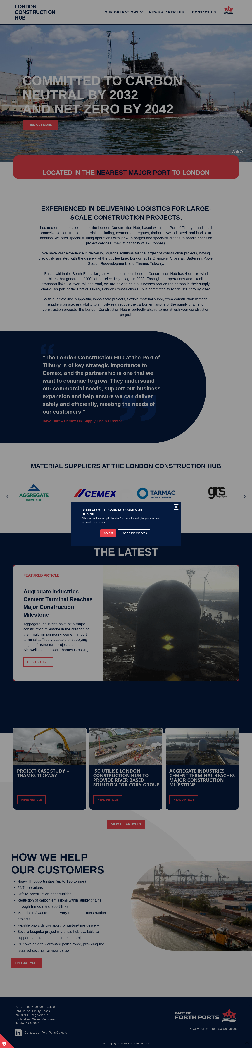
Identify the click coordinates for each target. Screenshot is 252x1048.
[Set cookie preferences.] (7, 1040)
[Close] (176, 507)
